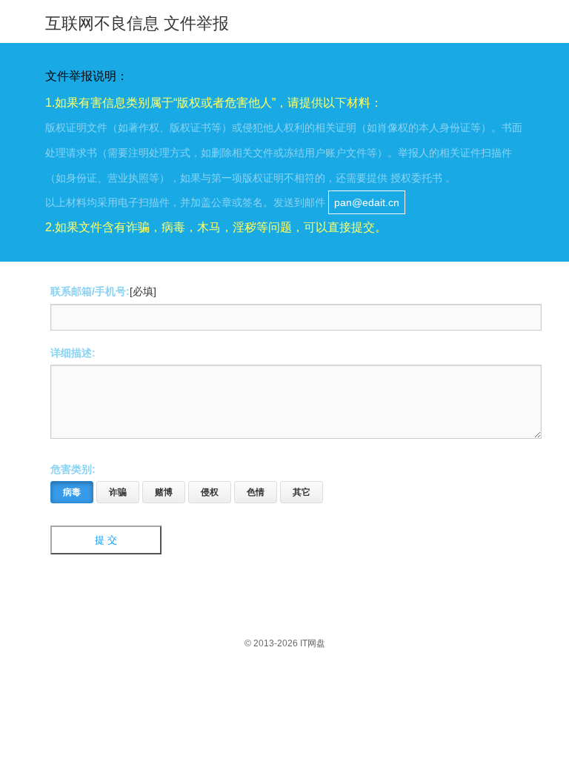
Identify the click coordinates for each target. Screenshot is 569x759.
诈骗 (118, 492)
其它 (301, 492)
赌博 (164, 492)
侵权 (210, 492)
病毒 (72, 492)
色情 (255, 492)
